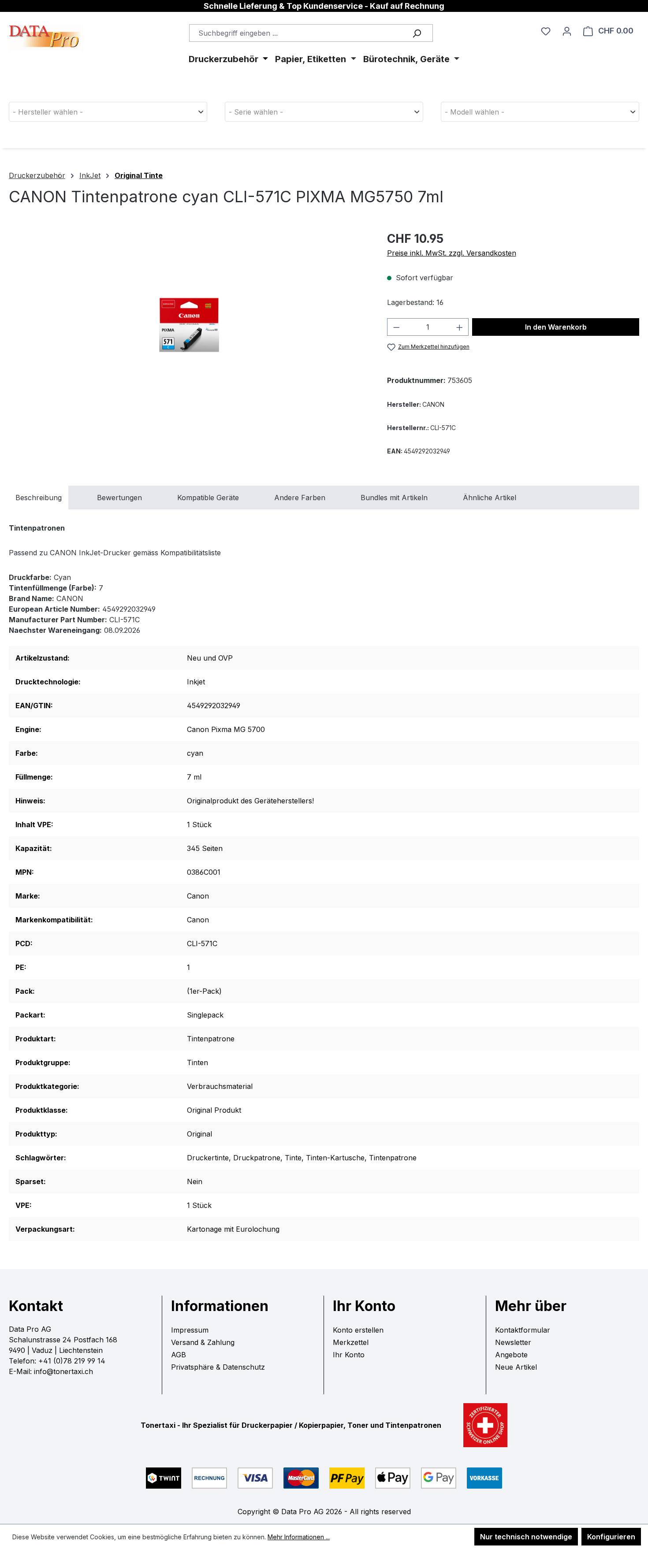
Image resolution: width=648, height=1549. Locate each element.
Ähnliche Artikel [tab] (489, 497)
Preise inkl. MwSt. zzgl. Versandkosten (451, 253)
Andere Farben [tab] (299, 497)
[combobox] (311, 33)
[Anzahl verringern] (396, 327)
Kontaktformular (522, 1330)
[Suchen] (416, 33)
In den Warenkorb (556, 327)
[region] (189, 325)
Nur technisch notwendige (526, 1536)
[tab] (38, 497)
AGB (178, 1354)
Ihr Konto (349, 1354)
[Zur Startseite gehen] (46, 26)
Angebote (511, 1354)
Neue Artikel (516, 1367)
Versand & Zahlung (203, 1342)
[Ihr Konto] (566, 31)
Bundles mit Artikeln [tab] (394, 497)
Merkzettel (351, 1342)
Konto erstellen (358, 1330)
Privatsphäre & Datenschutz (218, 1367)
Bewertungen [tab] (119, 497)
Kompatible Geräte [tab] (208, 497)
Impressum (190, 1330)
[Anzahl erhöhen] (460, 327)
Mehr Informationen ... (299, 1537)
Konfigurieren (611, 1536)
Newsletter (513, 1342)
